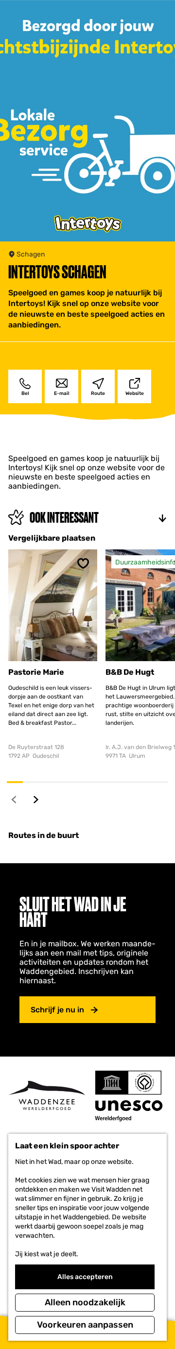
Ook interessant (64, 518)
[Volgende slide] (36, 799)
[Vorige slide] (14, 799)
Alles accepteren (85, 1277)
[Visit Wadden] (46, 1095)
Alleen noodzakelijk (85, 1302)
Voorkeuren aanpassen (85, 1324)
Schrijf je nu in (57, 1009)
